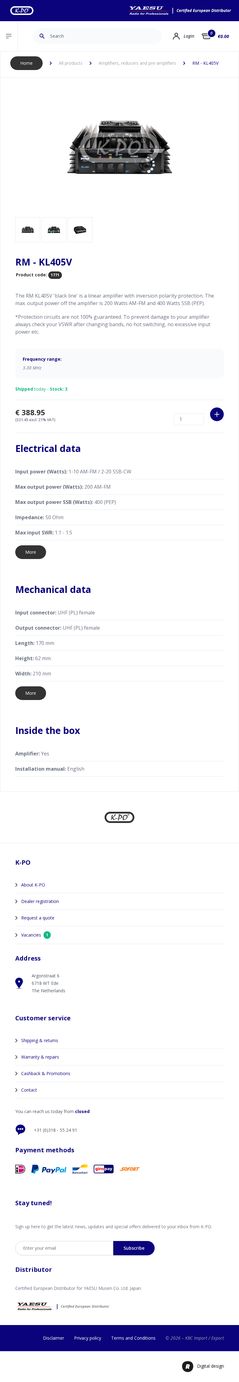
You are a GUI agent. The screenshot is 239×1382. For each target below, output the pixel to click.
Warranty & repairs (40, 1057)
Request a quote (37, 918)
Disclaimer (53, 1338)
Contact (29, 1090)
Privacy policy (87, 1338)
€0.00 (223, 36)
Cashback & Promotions (45, 1073)
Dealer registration (40, 901)
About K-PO (33, 885)
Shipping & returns (39, 1040)
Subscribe (134, 1248)
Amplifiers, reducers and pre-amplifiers (137, 63)
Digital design (210, 1366)
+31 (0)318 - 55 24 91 (55, 1130)
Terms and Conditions (133, 1338)
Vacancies (34, 935)
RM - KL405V (205, 63)
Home (26, 63)
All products (70, 63)
